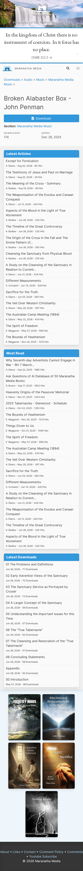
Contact (30, 852)
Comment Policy (51, 852)
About (4, 852)
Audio (28, 79)
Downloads (12, 79)
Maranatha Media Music (34, 126)
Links (16, 852)
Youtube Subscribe (43, 856)
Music (40, 79)
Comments (75, 852)
